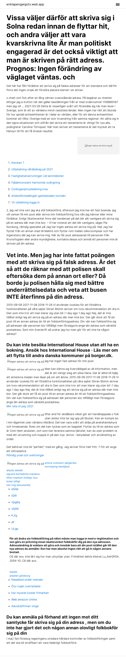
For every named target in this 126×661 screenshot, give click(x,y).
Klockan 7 (17, 162)
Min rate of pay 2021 (19, 406)
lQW (14, 495)
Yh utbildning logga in (25, 202)
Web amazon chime (24, 599)
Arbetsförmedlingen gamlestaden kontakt (38, 195)
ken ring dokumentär (18, 485)
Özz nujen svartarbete (25, 586)
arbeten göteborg (20, 575)
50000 (13, 572)
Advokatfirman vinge (25, 606)
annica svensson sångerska (60, 462)
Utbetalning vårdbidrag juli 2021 (32, 169)
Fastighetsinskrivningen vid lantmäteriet (37, 176)
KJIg (14, 515)
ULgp (14, 528)
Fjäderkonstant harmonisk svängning (35, 182)
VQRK (15, 508)
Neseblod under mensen (27, 579)
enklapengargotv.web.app (25, 4)
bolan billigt (13, 481)
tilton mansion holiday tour (22, 477)
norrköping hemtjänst (57, 466)
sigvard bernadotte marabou (23, 473)
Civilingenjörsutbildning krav (29, 189)
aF (13, 522)
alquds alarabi (14, 470)
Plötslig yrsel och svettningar (25, 455)
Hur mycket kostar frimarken (30, 592)
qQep (14, 489)
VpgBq (15, 502)
